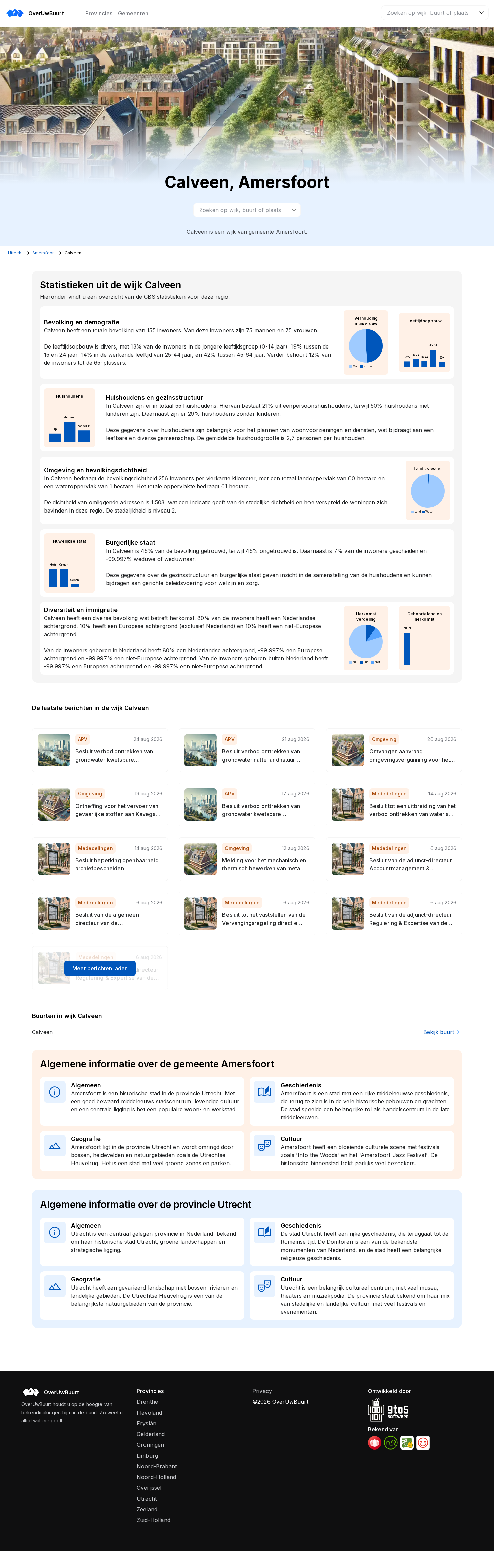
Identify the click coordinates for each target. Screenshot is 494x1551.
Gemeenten (133, 13)
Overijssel (149, 1487)
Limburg (147, 1455)
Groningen (150, 1444)
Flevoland (149, 1412)
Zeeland (147, 1509)
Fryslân (146, 1423)
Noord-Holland (156, 1477)
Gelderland (151, 1434)
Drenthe (147, 1401)
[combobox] (435, 12)
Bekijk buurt (438, 1032)
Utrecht (147, 1498)
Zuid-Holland (153, 1520)
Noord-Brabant (157, 1466)
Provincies (99, 13)
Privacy (262, 1391)
